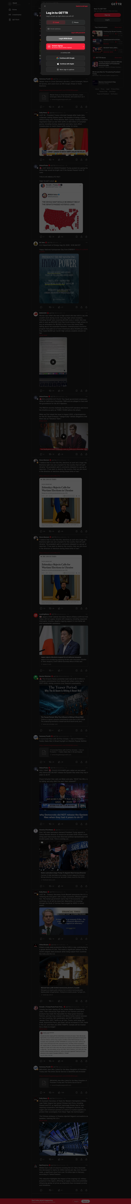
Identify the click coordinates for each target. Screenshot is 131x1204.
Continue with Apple (67, 64)
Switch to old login (82, 6)
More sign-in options (67, 69)
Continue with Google (67, 58)
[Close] (44, 6)
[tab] (56, 22)
